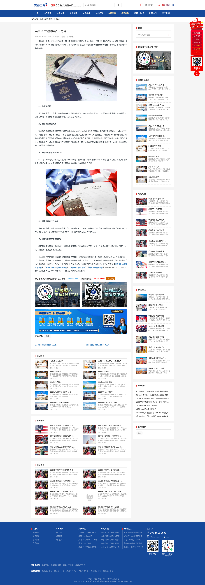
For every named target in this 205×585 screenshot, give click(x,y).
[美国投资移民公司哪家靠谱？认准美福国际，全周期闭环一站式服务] (89, 484)
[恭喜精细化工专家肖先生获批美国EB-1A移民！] (141, 222)
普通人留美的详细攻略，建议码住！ (137, 540)
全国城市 (36, 533)
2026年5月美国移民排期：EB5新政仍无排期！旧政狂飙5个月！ (153, 399)
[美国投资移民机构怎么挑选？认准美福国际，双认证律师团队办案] (41, 510)
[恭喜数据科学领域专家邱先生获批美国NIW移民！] (89, 429)
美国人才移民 (68, 565)
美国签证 (112, 13)
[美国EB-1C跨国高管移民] (41, 406)
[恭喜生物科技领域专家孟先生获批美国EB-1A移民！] (141, 264)
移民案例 (36, 540)
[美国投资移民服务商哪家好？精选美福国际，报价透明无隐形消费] (41, 484)
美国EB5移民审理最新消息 (146, 409)
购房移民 (197, 36)
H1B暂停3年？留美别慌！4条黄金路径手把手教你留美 (153, 391)
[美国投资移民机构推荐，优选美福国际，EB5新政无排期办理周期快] (41, 495)
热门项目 (47, 13)
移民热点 (57, 19)
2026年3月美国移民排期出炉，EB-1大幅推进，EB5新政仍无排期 (152, 413)
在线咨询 (197, 52)
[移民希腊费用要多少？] (141, 371)
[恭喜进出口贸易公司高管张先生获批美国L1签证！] (89, 439)
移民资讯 (153, 13)
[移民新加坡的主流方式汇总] (141, 360)
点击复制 (111, 279)
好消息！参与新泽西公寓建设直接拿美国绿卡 (153, 395)
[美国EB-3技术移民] (89, 395)
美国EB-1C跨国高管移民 (87, 547)
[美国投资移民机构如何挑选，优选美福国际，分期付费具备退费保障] (89, 473)
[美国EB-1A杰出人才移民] (89, 406)
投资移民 (73, 13)
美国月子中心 (47, 571)
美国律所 (59, 529)
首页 (36, 13)
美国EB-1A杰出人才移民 (87, 533)
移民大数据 (139, 13)
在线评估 (36, 543)
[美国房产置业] (41, 375)
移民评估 (197, 49)
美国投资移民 (56, 565)
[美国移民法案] (89, 375)
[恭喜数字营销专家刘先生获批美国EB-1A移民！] (89, 450)
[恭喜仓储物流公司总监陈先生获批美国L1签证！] (141, 243)
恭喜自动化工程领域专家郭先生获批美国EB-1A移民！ (121, 547)
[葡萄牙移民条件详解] (141, 349)
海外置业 (197, 42)
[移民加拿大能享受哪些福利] (141, 318)
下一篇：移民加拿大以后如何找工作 (96, 345)
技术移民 (197, 39)
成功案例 (125, 13)
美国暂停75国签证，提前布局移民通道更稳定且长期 (153, 416)
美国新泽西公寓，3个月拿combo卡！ (138, 547)
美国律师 (86, 13)
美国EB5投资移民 (96, 268)
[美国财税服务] (41, 385)
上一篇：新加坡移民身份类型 (45, 345)
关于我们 (166, 13)
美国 (47, 336)
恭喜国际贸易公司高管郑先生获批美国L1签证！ (118, 540)
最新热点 (128, 529)
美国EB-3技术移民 (78, 268)
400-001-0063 (73, 279)
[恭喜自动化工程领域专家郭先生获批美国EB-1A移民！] (41, 450)
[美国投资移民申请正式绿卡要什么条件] (141, 339)
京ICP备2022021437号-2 (122, 581)
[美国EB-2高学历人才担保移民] (89, 364)
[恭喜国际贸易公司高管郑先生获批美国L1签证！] (41, 439)
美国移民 (60, 13)
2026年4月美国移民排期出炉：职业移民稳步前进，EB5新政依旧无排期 (152, 402)
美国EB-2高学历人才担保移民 (89, 540)
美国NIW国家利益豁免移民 (56, 268)
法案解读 (99, 13)
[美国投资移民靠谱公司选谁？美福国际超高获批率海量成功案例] (89, 510)
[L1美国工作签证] (41, 364)
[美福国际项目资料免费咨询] (81, 321)
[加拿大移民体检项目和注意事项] (141, 328)
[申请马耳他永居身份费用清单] (141, 297)
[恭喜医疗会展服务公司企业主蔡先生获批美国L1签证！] (141, 211)
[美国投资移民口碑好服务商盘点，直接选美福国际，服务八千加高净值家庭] (41, 473)
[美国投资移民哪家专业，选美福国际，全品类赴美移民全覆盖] (89, 497)
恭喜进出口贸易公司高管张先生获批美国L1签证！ (119, 543)
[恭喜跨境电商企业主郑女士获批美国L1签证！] (141, 254)
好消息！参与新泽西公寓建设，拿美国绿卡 (140, 536)
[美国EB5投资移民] (89, 385)
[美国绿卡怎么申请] (141, 307)
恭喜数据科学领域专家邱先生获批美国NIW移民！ (119, 536)
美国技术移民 (80, 565)
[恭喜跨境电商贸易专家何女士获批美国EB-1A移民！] (141, 275)
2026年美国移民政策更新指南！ (148, 406)
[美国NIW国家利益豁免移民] (41, 395)
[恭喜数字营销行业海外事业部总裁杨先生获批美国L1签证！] (41, 429)
